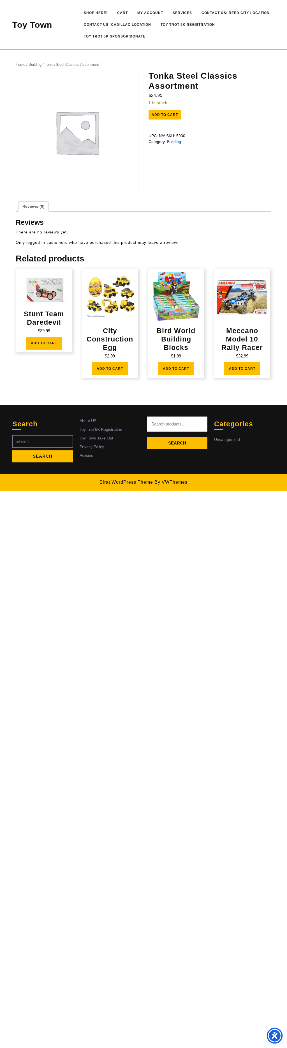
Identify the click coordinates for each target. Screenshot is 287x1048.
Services (182, 13)
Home (20, 64)
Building (35, 64)
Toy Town (32, 24)
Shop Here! (96, 13)
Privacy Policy (92, 447)
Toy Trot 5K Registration (188, 25)
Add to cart (165, 115)
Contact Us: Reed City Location (236, 13)
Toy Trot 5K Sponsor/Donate (114, 36)
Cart (122, 13)
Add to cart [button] (44, 343)
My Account (150, 13)
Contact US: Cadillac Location (117, 25)
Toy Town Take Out (96, 438)
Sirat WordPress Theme (126, 482)
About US (88, 420)
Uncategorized (227, 439)
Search (177, 443)
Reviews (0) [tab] (33, 206)
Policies (86, 455)
